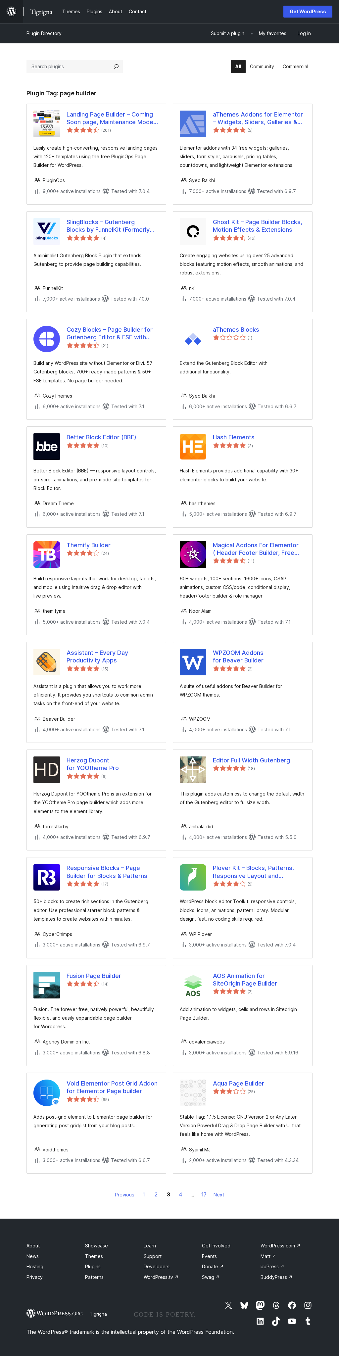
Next (219, 1194)
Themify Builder (89, 545)
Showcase (96, 1245)
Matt (268, 1256)
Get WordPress (308, 11)
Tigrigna (98, 1314)
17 (204, 1194)
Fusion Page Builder (94, 975)
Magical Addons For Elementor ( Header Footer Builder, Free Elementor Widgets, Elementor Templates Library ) (256, 549)
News (32, 1256)
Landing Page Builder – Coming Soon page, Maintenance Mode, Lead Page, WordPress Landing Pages (111, 118)
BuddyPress (277, 1277)
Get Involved (216, 1245)
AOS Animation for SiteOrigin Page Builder (245, 979)
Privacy (34, 1277)
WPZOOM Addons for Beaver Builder (238, 656)
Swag (211, 1277)
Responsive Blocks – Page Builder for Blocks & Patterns (107, 871)
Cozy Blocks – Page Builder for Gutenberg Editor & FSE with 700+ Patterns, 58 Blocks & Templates (110, 333)
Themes (94, 1256)
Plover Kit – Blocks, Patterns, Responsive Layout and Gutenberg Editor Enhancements (258, 872)
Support (153, 1256)
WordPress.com (281, 1245)
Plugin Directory (44, 33)
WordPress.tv (161, 1277)
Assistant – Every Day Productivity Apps (97, 656)
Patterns (94, 1277)
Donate (213, 1266)
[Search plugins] (116, 66)
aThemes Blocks (236, 329)
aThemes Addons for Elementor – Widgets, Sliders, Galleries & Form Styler (258, 118)
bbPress (272, 1266)
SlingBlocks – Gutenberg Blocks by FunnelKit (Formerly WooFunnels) (108, 226)
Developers (157, 1266)
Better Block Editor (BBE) (101, 437)
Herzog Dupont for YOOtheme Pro (93, 764)
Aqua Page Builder (238, 1083)
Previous (124, 1194)
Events (209, 1256)
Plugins (93, 1266)
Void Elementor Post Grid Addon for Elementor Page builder (112, 1087)
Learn (150, 1245)
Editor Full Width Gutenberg (251, 760)
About (33, 1245)
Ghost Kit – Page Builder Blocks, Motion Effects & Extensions (257, 225)
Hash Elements (234, 437)
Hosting (34, 1266)
